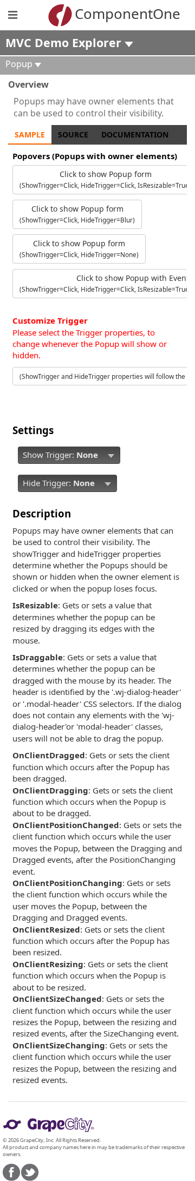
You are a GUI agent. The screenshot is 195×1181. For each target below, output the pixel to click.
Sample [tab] (30, 134)
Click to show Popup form (77, 214)
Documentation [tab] (134, 134)
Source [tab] (73, 134)
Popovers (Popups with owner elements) (94, 155)
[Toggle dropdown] (111, 455)
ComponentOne (114, 13)
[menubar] (69, 455)
